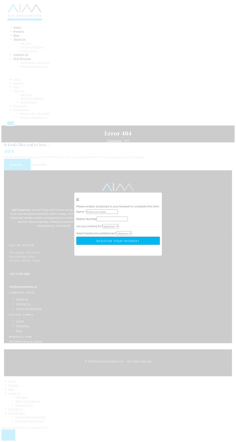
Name (81, 211)
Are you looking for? (89, 226)
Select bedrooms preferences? (96, 233)
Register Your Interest (118, 241)
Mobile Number (86, 219)
